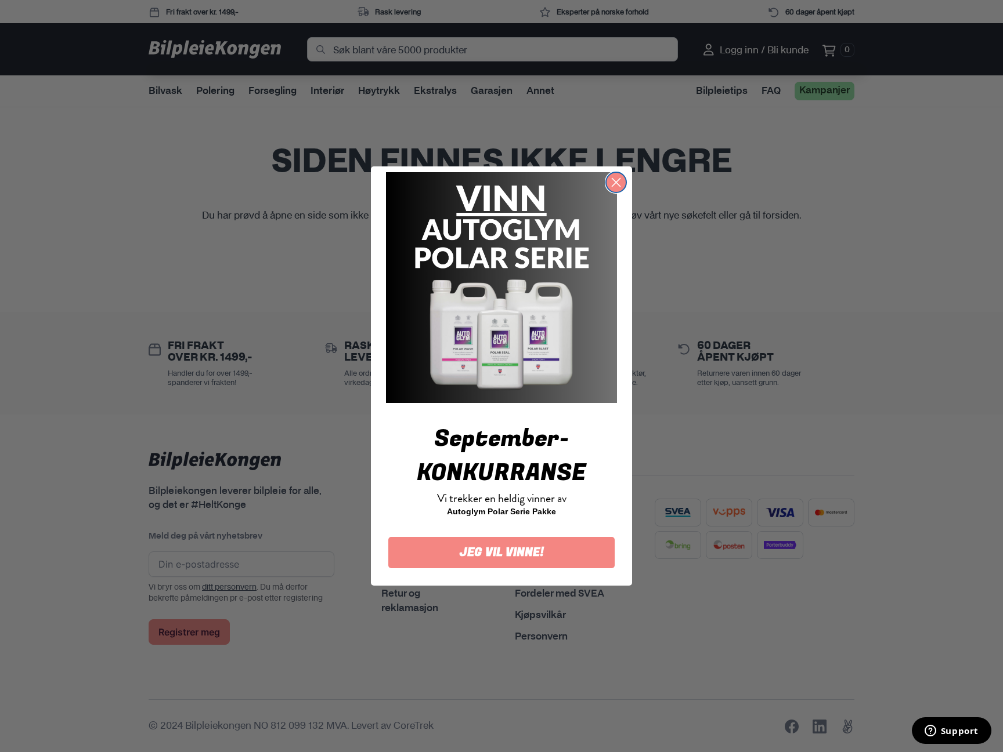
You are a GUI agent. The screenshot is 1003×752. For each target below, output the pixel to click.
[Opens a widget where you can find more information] (951, 731)
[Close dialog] (616, 182)
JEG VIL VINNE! (502, 552)
